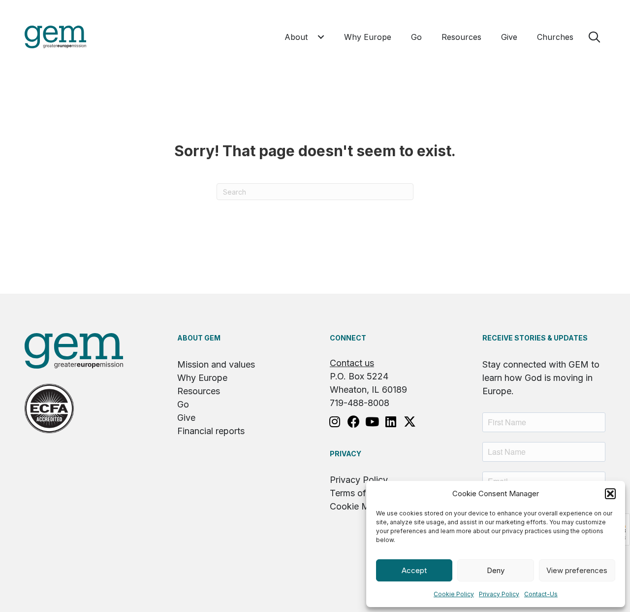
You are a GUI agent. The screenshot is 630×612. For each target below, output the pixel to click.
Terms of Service (364, 493)
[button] (610, 494)
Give (186, 417)
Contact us (352, 363)
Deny (495, 570)
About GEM (198, 338)
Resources (198, 391)
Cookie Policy (454, 594)
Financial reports (211, 431)
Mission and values (216, 364)
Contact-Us (541, 594)
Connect (348, 338)
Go (183, 404)
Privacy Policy (499, 594)
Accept (414, 570)
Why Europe (202, 378)
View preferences (576, 570)
